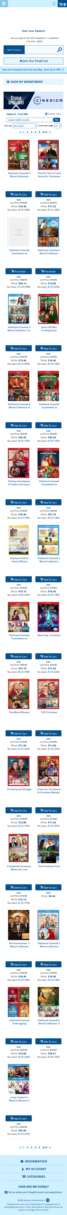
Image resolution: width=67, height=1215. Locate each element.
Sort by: (8, 125)
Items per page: (46, 125)
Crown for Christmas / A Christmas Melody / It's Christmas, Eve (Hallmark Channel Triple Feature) (49, 791)
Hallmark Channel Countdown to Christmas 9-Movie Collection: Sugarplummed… (49, 483)
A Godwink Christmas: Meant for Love (19, 868)
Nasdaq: (35, 41)
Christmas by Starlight (19, 789)
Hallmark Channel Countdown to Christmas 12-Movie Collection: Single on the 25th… (19, 252)
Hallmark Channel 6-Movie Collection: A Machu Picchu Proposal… (49, 1022)
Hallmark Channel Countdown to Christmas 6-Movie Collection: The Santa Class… (49, 406)
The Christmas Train (49, 866)
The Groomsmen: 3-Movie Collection (19, 945)
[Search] (59, 49)
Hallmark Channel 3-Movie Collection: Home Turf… (49, 252)
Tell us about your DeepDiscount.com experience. (35, 1192)
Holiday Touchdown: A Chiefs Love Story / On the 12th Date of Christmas (19, 483)
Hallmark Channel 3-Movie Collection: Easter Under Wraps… (49, 560)
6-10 (45, 132)
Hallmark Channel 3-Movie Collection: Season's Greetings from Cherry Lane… (19, 175)
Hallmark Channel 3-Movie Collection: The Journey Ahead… (19, 329)
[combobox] (25, 126)
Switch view (54, 113)
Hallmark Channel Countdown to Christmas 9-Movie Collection (19, 637)
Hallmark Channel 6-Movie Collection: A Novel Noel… (19, 406)
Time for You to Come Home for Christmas (49, 175)
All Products (15, 50)
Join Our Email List (35, 61)
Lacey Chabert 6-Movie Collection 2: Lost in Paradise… (19, 1099)
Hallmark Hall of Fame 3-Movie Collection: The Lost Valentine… (19, 560)
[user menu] (54, 3)
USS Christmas (49, 712)
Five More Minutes (19, 712)
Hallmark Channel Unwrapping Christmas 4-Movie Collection (19, 1022)
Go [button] (56, 119)
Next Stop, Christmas (49, 635)
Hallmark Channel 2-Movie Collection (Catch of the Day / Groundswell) (49, 945)
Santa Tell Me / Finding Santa (49, 329)
